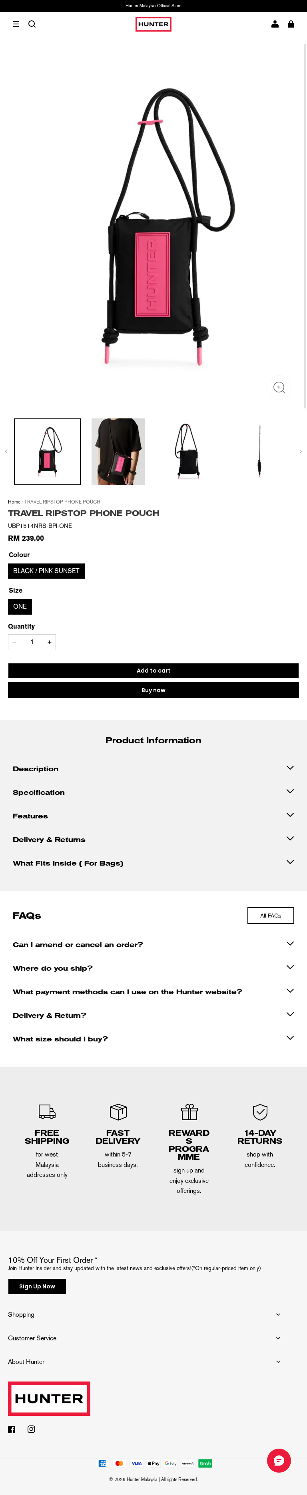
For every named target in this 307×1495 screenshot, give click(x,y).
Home (14, 502)
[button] (16, 24)
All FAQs (270, 915)
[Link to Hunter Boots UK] (144, 1403)
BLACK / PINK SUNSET (46, 571)
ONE (20, 606)
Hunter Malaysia (142, 1479)
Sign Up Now (37, 1286)
